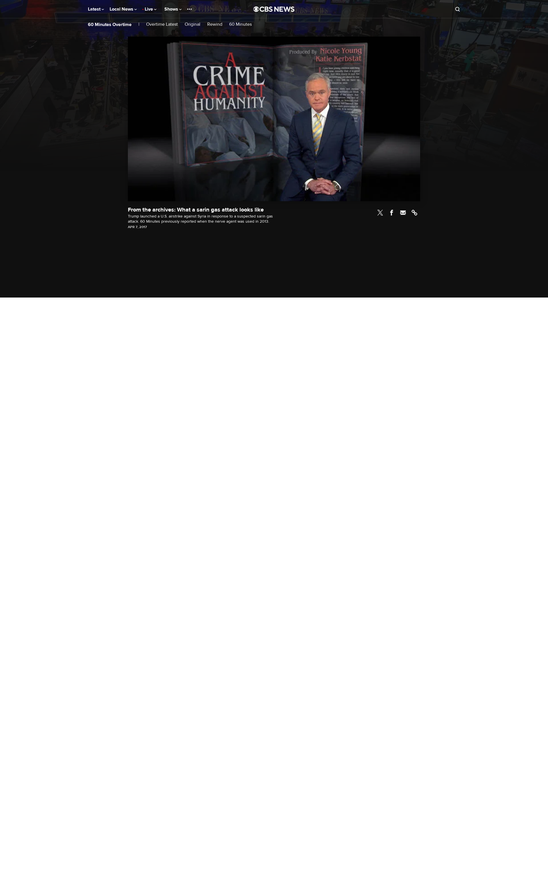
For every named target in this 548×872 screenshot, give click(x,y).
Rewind (214, 24)
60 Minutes (240, 24)
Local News (122, 9)
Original (192, 24)
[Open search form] (457, 9)
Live (149, 9)
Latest (95, 9)
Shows (171, 9)
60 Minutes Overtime (110, 24)
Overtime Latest (162, 24)
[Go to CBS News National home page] (274, 9)
